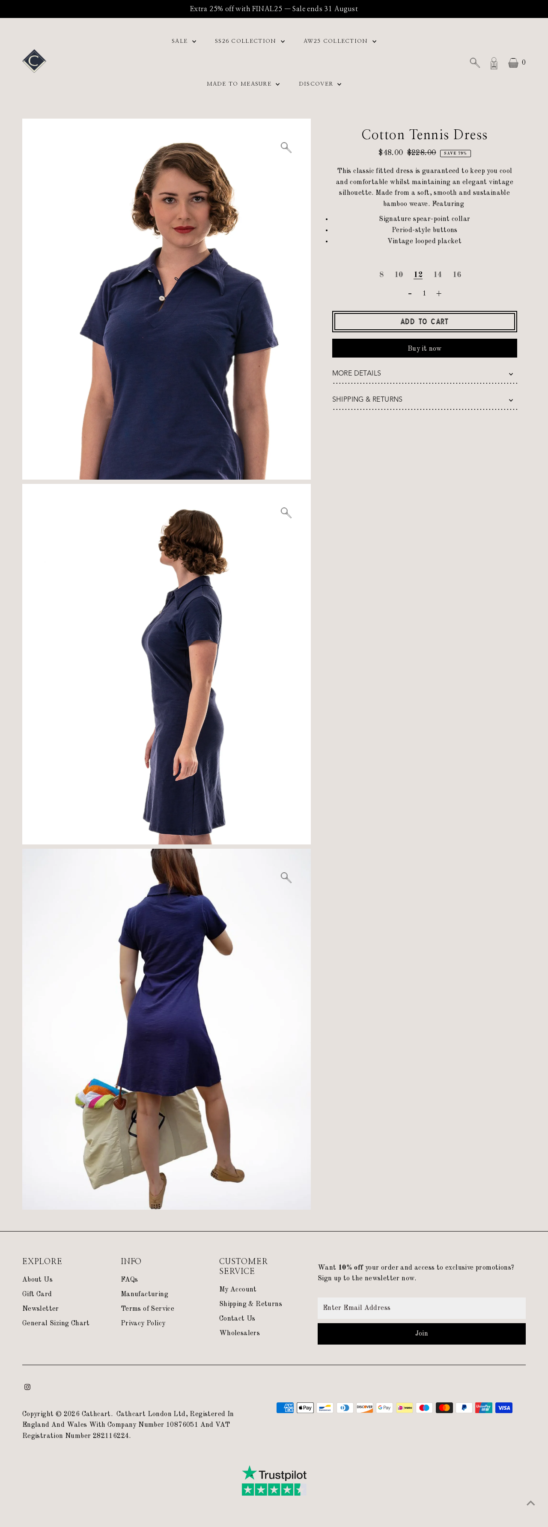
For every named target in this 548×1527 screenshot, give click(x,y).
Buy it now (425, 349)
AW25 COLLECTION (337, 41)
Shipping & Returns (367, 399)
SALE (181, 41)
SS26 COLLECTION (247, 41)
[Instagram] (27, 1388)
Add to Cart (424, 321)
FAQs (129, 1279)
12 (418, 275)
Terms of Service (147, 1309)
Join (422, 1333)
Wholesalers (239, 1333)
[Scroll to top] (530, 1503)
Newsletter (40, 1309)
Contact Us (237, 1318)
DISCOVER (317, 84)
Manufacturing (144, 1294)
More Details (356, 373)
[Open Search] (474, 63)
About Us (37, 1279)
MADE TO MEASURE (240, 84)
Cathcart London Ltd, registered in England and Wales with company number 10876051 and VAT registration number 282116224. (128, 1425)
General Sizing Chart (56, 1323)
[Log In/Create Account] (494, 63)
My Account (238, 1289)
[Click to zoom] (285, 147)
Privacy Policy (143, 1323)
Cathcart (96, 1414)
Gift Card (37, 1294)
